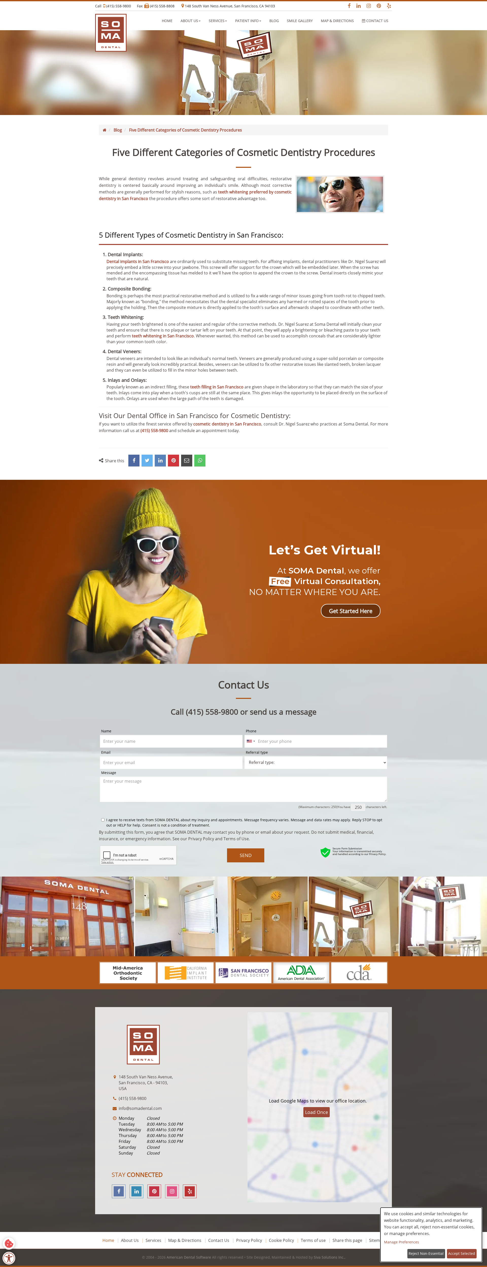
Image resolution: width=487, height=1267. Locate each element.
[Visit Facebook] (346, 6)
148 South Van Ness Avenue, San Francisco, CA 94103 (229, 6)
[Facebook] (119, 1191)
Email (106, 752)
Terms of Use (236, 839)
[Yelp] (190, 1191)
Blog (274, 20)
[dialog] (431, 1235)
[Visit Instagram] (367, 6)
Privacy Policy (201, 839)
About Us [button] (189, 20)
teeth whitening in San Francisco (163, 336)
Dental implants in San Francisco (138, 261)
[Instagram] (172, 1191)
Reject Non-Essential (426, 1253)
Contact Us (376, 20)
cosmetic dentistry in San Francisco (227, 424)
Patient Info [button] (247, 20)
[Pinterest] (154, 1191)
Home (167, 20)
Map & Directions (337, 20)
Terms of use (313, 1240)
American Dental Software (189, 1257)
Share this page (347, 1240)
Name (106, 731)
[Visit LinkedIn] (356, 6)
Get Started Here (350, 611)
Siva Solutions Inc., (329, 1257)
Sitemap (377, 1240)
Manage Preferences (401, 1242)
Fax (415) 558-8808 (156, 6)
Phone (251, 731)
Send (246, 855)
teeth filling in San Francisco (217, 387)
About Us (130, 1240)
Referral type (257, 752)
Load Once (316, 1112)
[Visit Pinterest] (377, 6)
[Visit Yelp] (387, 6)
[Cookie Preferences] (9, 1243)
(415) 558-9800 (154, 430)
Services (153, 1240)
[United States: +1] (250, 741)
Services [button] (216, 20)
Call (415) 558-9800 (113, 6)
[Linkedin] (136, 1191)
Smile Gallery (300, 20)
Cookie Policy (281, 1240)
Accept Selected (461, 1253)
